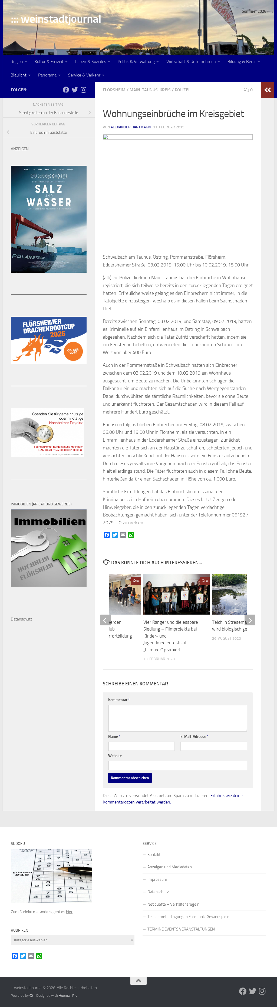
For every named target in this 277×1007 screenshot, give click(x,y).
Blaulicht (19, 75)
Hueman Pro (68, 995)
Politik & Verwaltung (136, 61)
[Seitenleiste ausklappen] (267, 90)
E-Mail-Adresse (194, 736)
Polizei (182, 89)
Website (115, 755)
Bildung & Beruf (241, 61)
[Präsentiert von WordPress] (31, 995)
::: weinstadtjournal (56, 19)
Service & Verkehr (84, 75)
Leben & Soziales (90, 61)
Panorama (47, 75)
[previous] (105, 620)
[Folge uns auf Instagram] (83, 89)
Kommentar (119, 700)
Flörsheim (114, 89)
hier (69, 911)
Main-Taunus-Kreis (150, 89)
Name (114, 736)
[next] (250, 620)
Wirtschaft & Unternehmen (191, 61)
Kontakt (153, 854)
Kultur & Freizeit (49, 61)
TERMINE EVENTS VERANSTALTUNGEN (181, 929)
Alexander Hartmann (131, 127)
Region (17, 61)
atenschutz (23, 619)
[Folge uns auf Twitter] (74, 89)
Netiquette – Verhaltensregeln (173, 904)
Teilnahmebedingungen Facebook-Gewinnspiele (188, 916)
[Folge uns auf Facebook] (66, 89)
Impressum (157, 879)
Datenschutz (158, 891)
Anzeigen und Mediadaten (169, 867)
